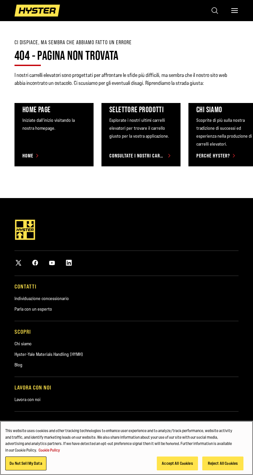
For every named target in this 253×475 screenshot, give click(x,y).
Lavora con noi (27, 399)
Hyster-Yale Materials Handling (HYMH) (48, 354)
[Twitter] (18, 262)
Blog (18, 364)
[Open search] (215, 10)
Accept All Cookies (177, 463)
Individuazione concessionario (41, 298)
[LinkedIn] (69, 262)
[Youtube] (52, 262)
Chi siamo (23, 343)
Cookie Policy (49, 450)
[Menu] (235, 11)
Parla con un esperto (33, 309)
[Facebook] (35, 262)
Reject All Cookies (223, 463)
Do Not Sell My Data (26, 463)
